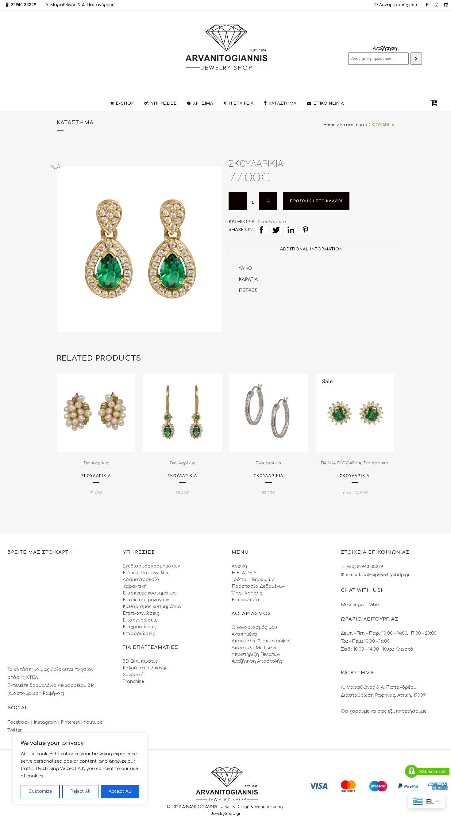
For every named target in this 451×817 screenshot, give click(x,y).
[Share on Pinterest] (305, 229)
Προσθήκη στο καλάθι (316, 201)
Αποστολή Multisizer (254, 647)
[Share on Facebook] (262, 229)
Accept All (120, 791)
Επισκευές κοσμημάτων (149, 593)
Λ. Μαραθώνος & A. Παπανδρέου (79, 5)
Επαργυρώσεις (140, 620)
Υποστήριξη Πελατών (256, 654)
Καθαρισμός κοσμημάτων (152, 606)
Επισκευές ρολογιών (146, 600)
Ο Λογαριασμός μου (395, 5)
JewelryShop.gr (226, 813)
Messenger (353, 604)
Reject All (80, 791)
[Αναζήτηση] (416, 58)
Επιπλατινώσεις (141, 613)
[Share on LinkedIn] (290, 229)
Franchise (133, 681)
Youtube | (94, 722)
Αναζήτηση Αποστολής (257, 661)
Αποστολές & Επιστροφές (261, 641)
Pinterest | (72, 722)
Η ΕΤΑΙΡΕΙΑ (244, 573)
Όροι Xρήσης (247, 593)
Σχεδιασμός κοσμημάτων (151, 566)
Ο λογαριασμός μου (254, 627)
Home (329, 125)
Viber (374, 604)
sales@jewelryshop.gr (386, 574)
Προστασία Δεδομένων (258, 586)
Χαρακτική (135, 586)
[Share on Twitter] (276, 229)
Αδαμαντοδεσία (141, 579)
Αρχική (239, 566)
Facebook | (20, 722)
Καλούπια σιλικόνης (145, 668)
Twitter (14, 730)
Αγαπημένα (244, 634)
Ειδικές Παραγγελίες (146, 573)
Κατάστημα (352, 125)
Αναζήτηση (385, 48)
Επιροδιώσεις (139, 633)
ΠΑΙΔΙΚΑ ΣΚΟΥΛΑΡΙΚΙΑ (341, 463)
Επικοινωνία (246, 600)
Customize (40, 791)
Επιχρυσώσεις (139, 627)
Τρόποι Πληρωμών (253, 579)
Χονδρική (133, 674)
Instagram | (47, 722)
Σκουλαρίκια (272, 221)
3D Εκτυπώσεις (140, 661)
